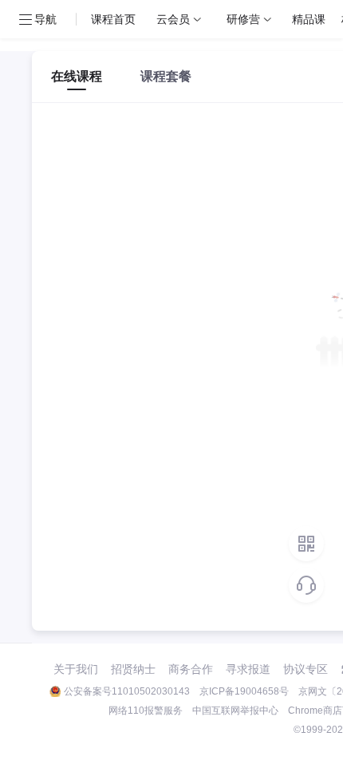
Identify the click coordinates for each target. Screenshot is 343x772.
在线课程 (76, 76)
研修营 (243, 19)
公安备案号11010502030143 (127, 691)
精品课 (308, 19)
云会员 (173, 19)
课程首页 (113, 19)
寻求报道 (248, 669)
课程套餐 (165, 76)
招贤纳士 (133, 669)
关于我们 (75, 669)
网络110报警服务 (145, 710)
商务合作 (190, 669)
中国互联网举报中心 (235, 710)
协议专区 (305, 669)
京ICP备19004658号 (244, 691)
